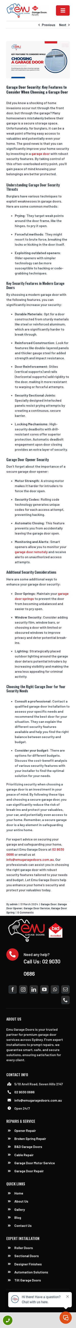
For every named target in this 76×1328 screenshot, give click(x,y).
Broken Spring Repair (30, 1139)
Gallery (19, 1209)
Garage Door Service (37, 908)
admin (14, 904)
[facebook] (12, 989)
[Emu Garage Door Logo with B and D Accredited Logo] (36, 920)
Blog (17, 1217)
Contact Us (23, 1225)
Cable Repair (24, 1155)
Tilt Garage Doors (27, 1280)
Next (62, 25)
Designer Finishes (28, 1264)
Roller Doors (23, 1248)
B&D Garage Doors (28, 1147)
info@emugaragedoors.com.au (30, 859)
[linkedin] (34, 989)
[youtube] (44, 989)
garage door (40, 154)
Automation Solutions (31, 1272)
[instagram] (23, 989)
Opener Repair (25, 1130)
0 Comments (25, 912)
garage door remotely (31, 552)
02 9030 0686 (24, 1092)
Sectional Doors (26, 1256)
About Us (21, 1201)
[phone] (65, 1000)
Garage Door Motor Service (34, 1163)
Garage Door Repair (29, 1171)
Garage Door (49, 904)
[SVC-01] (27, 5)
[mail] (65, 989)
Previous (48, 25)
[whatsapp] (55, 989)
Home (18, 1193)
